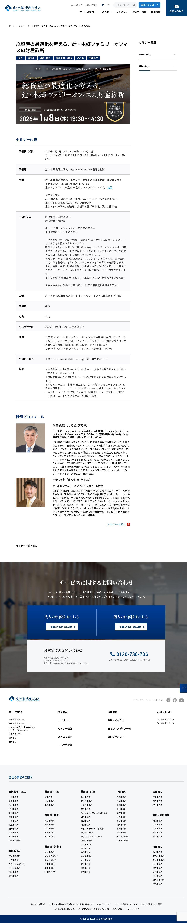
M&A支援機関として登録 (151, 904)
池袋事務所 (85, 824)
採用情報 (155, 11)
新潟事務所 (121, 797)
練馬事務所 (85, 852)
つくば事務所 (14, 868)
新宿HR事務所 (87, 832)
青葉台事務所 (50, 860)
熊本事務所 (157, 867)
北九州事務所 (158, 856)
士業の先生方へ (15, 734)
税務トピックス (116, 720)
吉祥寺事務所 (86, 856)
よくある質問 (77, 5)
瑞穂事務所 (85, 868)
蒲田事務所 (85, 820)
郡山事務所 (13, 836)
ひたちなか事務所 (16, 864)
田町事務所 (85, 816)
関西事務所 (157, 801)
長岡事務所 (121, 801)
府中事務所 (85, 864)
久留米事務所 (158, 860)
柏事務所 (48, 797)
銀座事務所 (85, 808)
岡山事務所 (157, 820)
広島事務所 (157, 824)
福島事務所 (13, 832)
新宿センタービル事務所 (91, 836)
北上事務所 (13, 824)
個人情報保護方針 (38, 904)
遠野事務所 (13, 816)
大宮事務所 (49, 820)
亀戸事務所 (85, 797)
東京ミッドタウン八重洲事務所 (94, 812)
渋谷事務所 (85, 848)
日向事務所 (157, 875)
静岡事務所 (121, 828)
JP (102, 5)
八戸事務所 (13, 805)
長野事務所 (121, 820)
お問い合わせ (176, 10)
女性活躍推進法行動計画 (64, 909)
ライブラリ (122, 11)
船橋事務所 (49, 805)
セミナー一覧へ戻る (26, 545)
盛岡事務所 (13, 812)
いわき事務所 (14, 840)
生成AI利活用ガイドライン (126, 904)
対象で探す (144, 66)
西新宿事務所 (86, 840)
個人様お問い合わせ (165, 723)
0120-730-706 (132, 654)
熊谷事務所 (49, 836)
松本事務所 (121, 824)
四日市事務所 (122, 840)
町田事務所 (85, 872)
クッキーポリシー (103, 904)
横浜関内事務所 (51, 856)
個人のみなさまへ (16, 723)
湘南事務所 (49, 867)
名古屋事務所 (122, 836)
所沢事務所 (49, 832)
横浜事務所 (49, 852)
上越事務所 (121, 805)
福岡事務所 (157, 852)
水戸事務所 (13, 860)
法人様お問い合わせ (165, 719)
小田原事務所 (50, 871)
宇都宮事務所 (14, 856)
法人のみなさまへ (16, 719)
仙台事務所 (13, 828)
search (134, 5)
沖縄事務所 (157, 883)
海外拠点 (12, 741)
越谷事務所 (49, 828)
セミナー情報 (139, 11)
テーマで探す (145, 54)
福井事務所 (121, 812)
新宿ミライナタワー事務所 (92, 828)
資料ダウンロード (149, 4)
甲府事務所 (121, 816)
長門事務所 (157, 828)
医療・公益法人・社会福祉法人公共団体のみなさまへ (22, 728)
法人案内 (106, 11)
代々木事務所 (86, 844)
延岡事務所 (157, 871)
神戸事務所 (157, 805)
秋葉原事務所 (86, 805)
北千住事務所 (86, 801)
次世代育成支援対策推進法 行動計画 (93, 909)
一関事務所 (13, 820)
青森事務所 (13, 801)
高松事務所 (157, 832)
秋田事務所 (13, 808)
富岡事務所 (13, 875)
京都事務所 (157, 797)
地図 (110, 187)
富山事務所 (121, 808)
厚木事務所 (49, 863)
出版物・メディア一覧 (119, 728)
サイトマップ (133, 909)
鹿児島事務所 (158, 879)
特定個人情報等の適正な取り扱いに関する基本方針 (71, 904)
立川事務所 (85, 860)
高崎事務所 (13, 871)
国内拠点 (12, 738)
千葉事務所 (49, 801)
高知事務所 (157, 836)
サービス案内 (87, 11)
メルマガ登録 (91, 5)
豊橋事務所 (121, 832)
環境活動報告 (118, 909)
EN (108, 5)
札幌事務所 (13, 797)
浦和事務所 (49, 824)
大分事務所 (157, 863)
